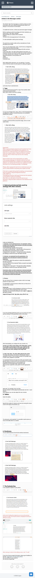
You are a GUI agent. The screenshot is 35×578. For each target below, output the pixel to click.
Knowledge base (5, 16)
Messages (18, 16)
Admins (12, 16)
